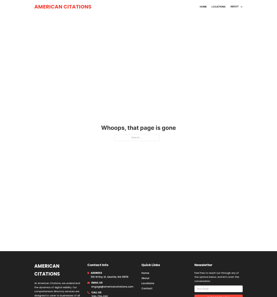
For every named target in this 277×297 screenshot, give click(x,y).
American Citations (62, 6)
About (145, 278)
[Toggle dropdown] (241, 7)
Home (203, 6)
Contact (146, 288)
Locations (219, 6)
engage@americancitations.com (112, 286)
